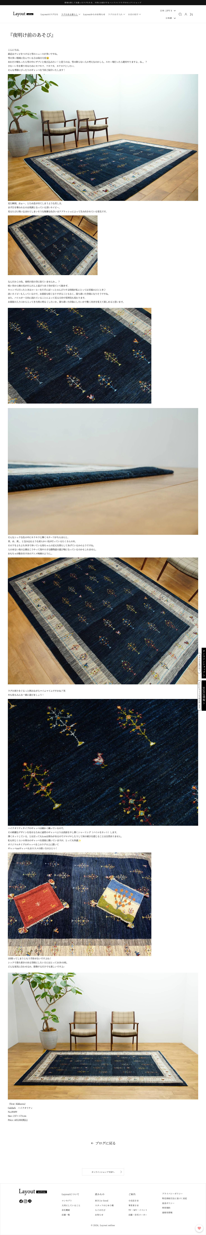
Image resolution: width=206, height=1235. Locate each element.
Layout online (107, 1225)
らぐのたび (100, 1210)
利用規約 (166, 1207)
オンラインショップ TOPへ (103, 1172)
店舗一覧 (66, 1214)
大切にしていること (71, 1205)
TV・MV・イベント (138, 1210)
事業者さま (134, 1205)
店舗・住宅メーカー (138, 1214)
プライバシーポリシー (172, 1193)
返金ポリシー (168, 1203)
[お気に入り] (199, 1228)
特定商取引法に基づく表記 (174, 1198)
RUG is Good (101, 1200)
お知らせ (99, 1214)
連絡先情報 (167, 1212)
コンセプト (67, 1200)
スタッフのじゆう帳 (104, 1205)
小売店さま (134, 1200)
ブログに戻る (105, 1142)
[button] (71, 14)
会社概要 (66, 1210)
